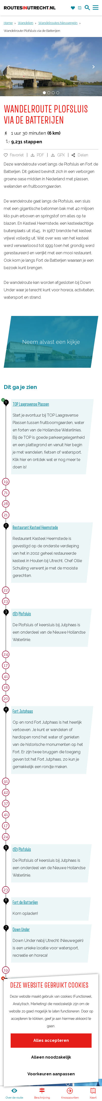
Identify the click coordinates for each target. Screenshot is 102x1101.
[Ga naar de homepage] (30, 8)
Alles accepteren (51, 1040)
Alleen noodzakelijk (51, 1057)
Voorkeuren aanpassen (51, 1074)
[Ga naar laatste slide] (8, 66)
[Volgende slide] (93, 66)
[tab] (44, 92)
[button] (9, 18)
